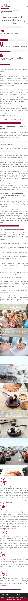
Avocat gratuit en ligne (5, 1)
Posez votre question (14, 599)
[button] (25, 1)
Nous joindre (12, 594)
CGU (3, 594)
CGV (7, 594)
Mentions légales (21, 594)
